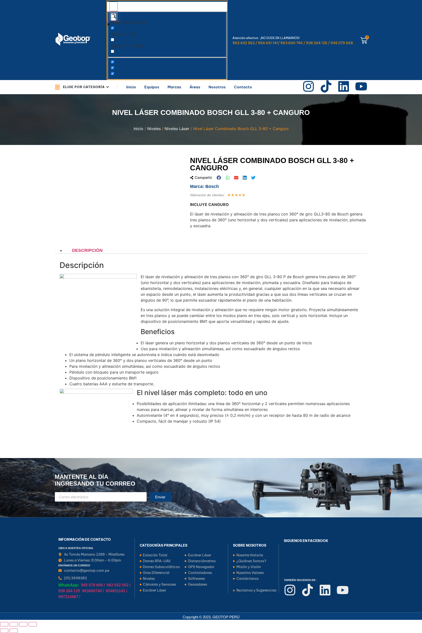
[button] (219, 177)
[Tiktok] (326, 86)
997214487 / (69, 597)
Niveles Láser (177, 128)
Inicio (138, 128)
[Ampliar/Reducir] (4, 624)
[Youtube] (361, 86)
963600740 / (93, 591)
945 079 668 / (93, 585)
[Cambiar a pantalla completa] (14, 624)
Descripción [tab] (87, 250)
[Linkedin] (344, 86)
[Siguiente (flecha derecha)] (14, 631)
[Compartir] (23, 624)
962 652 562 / (118, 585)
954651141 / (116, 591)
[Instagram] (308, 86)
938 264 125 (69, 591)
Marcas (174, 87)
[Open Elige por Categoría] (107, 87)
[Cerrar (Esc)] (33, 624)
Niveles (154, 128)
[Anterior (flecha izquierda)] (4, 631)
